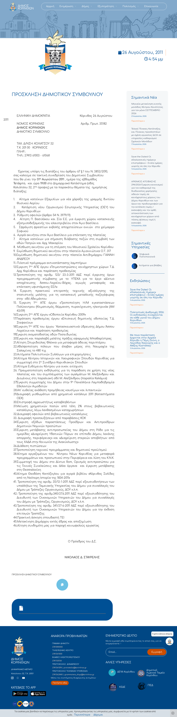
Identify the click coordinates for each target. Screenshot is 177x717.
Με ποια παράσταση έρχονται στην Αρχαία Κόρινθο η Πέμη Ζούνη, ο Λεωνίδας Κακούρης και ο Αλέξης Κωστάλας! (145, 340)
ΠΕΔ (150, 685)
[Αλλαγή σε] (163, 6)
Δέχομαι (98, 715)
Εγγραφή (156, 652)
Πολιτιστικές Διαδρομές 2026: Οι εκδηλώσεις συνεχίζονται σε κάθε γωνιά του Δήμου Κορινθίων (147, 316)
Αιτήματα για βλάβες (150, 265)
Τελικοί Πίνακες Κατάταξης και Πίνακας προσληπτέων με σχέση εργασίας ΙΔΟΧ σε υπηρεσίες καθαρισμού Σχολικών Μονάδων (146, 135)
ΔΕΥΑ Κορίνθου (126, 672)
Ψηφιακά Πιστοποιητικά (147, 255)
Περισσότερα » (138, 121)
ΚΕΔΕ (122, 687)
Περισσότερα (82, 715)
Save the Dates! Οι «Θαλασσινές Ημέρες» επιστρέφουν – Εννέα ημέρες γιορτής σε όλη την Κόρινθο (147, 293)
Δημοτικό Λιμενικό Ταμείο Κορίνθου (155, 673)
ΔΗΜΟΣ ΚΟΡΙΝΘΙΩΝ (26, 7)
